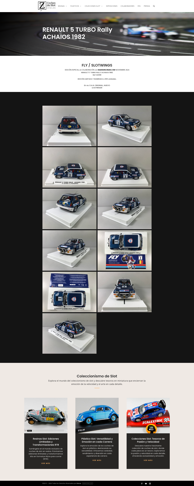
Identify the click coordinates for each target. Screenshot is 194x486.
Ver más (45, 463)
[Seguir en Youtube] (146, 483)
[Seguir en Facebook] (141, 483)
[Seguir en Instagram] (150, 483)
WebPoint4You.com (87, 483)
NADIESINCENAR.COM (106, 70)
